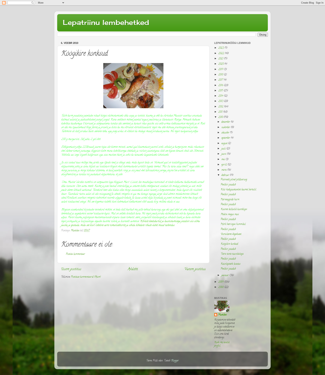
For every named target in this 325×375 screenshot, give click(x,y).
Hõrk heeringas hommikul (233, 224)
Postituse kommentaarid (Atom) (86, 277)
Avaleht (133, 269)
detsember (226, 122)
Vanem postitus (195, 269)
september (226, 138)
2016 (221, 86)
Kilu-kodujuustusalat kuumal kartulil (238, 190)
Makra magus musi (230, 214)
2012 (221, 107)
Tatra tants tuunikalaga (232, 254)
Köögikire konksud (229, 244)
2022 (221, 54)
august (224, 144)
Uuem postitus (71, 269)
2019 (221, 70)
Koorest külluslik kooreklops (234, 209)
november (226, 128)
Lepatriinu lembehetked (106, 22)
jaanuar (225, 275)
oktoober (225, 133)
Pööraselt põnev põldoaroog (234, 180)
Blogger (175, 361)
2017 (221, 80)
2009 (221, 282)
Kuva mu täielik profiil (221, 344)
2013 (221, 101)
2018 (221, 75)
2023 (221, 48)
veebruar (225, 175)
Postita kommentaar (75, 254)
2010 (221, 117)
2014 (221, 96)
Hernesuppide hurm (230, 200)
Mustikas (222, 315)
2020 (221, 64)
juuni (224, 154)
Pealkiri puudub (228, 185)
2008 (221, 287)
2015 (221, 91)
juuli (223, 149)
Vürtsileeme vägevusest (231, 234)
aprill (224, 165)
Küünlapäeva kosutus (230, 264)
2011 (220, 112)
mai (223, 160)
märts (224, 170)
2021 (221, 59)
